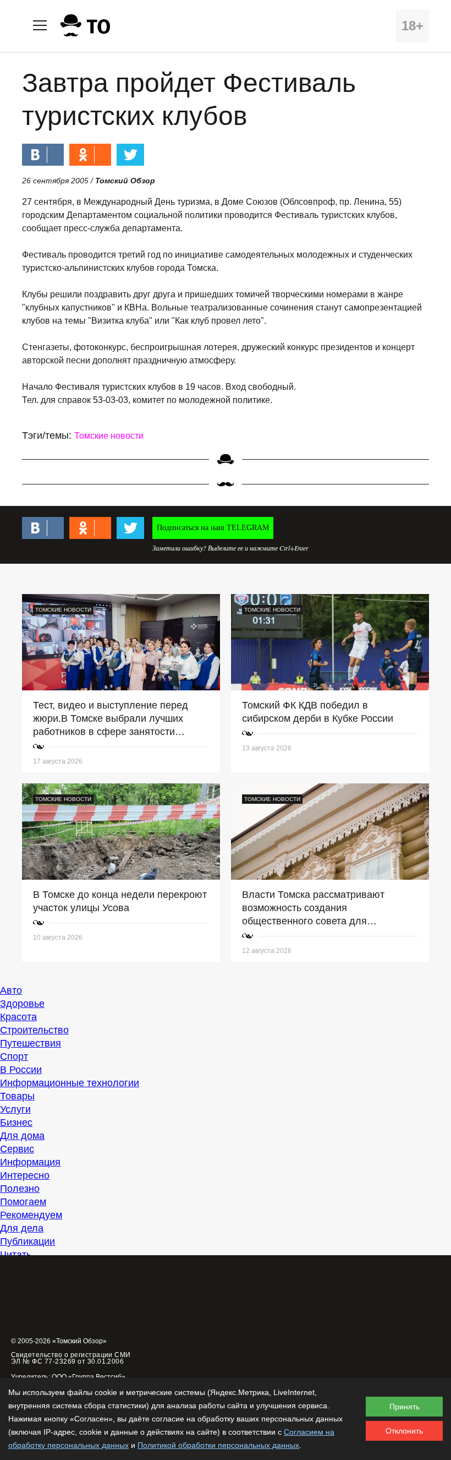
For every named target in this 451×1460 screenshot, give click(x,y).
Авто (11, 990)
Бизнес (16, 1122)
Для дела (21, 1228)
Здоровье (22, 1003)
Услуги (15, 1109)
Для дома (22, 1135)
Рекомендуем (31, 1215)
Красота (18, 1016)
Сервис (17, 1148)
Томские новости (109, 435)
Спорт (14, 1056)
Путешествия (30, 1043)
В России (21, 1069)
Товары (17, 1096)
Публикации (27, 1241)
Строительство (34, 1030)
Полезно (20, 1188)
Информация (30, 1162)
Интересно (25, 1175)
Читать (15, 1254)
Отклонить (404, 1430)
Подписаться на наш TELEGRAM (213, 528)
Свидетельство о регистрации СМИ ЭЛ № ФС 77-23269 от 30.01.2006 (71, 1358)
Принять (404, 1406)
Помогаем (23, 1201)
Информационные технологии (69, 1082)
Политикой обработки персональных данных (218, 1445)
